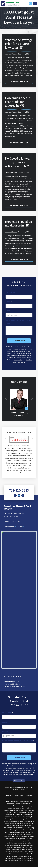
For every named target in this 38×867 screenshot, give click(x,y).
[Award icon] (19, 437)
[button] (6, 398)
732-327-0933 (19, 490)
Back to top (18, 781)
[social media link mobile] (15, 495)
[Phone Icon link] (30, 3)
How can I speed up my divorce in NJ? (18, 223)
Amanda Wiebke (11, 54)
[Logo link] (11, 3)
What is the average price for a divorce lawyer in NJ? (19, 43)
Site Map (8, 795)
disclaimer (29, 360)
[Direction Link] (19, 532)
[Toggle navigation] (35, 3)
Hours (20, 527)
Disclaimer (29, 795)
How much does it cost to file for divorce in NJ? (17, 101)
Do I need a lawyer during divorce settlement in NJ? (18, 162)
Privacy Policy (18, 795)
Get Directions (9, 527)
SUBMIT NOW (19, 340)
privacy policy (18, 360)
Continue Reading (19, 81)
